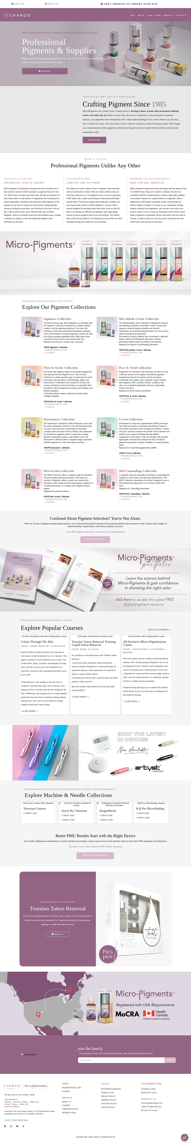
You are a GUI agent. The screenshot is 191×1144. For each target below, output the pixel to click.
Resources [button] (167, 15)
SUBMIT (170, 1060)
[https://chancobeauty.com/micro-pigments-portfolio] (95, 579)
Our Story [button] (180, 15)
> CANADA (49, 352)
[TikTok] (23, 1126)
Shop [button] (140, 15)
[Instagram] (11, 1126)
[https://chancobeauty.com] (29, 1087)
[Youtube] (17, 1126)
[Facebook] (5, 1126)
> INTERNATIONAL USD (55, 350)
